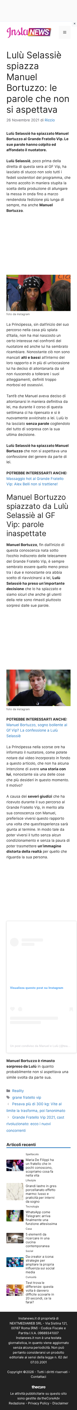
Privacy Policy (38, 1403)
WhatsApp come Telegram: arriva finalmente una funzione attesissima (41, 1218)
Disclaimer (60, 1403)
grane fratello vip (26, 1097)
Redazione (17, 1403)
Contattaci (38, 1377)
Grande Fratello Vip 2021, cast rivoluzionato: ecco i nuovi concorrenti (35, 1124)
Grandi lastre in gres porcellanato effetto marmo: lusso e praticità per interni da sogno (41, 1194)
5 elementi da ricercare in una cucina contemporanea (37, 1240)
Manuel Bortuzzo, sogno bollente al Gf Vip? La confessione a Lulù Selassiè (36, 730)
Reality (18, 1091)
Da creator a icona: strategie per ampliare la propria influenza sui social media (40, 1264)
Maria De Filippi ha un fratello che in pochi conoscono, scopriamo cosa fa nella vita (40, 1167)
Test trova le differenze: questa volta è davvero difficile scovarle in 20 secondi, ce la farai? (40, 1292)
